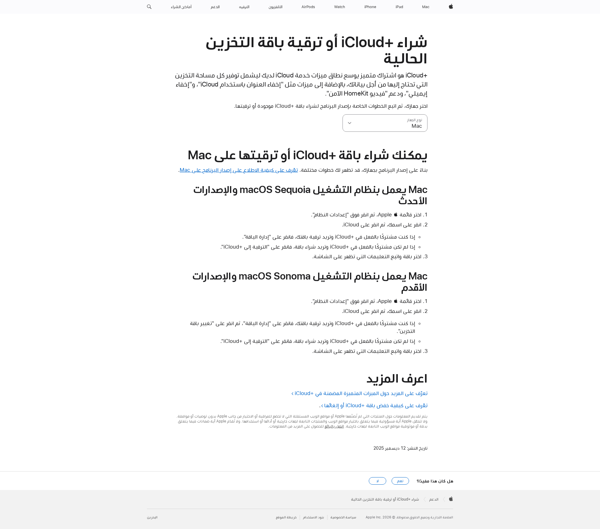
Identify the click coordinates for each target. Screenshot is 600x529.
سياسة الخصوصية (343, 517)
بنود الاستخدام (313, 517)
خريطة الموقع (286, 517)
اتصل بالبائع (334, 426)
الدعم (433, 499)
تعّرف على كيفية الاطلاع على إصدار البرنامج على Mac (239, 170)
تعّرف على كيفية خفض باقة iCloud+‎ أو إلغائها (376, 405)
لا (378, 481)
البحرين (152, 517)
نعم (400, 481)
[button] (149, 7)
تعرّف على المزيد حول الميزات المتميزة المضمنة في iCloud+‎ (361, 393)
